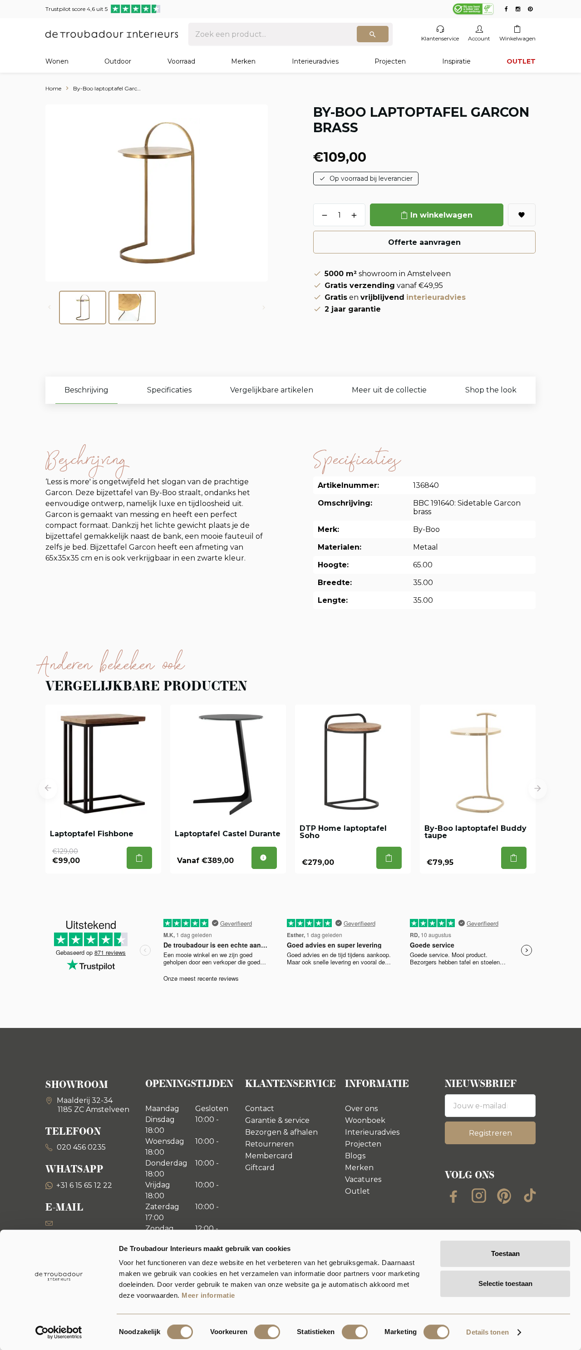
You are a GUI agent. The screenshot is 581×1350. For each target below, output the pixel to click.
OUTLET (521, 61)
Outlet (357, 1191)
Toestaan (505, 1253)
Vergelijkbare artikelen (271, 390)
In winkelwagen (441, 215)
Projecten (390, 61)
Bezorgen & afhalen (281, 1132)
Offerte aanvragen (424, 242)
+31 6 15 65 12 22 (84, 1185)
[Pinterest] (504, 1195)
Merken (243, 61)
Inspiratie (456, 61)
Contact (259, 1108)
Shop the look (491, 390)
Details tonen (487, 1332)
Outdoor (117, 61)
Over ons (361, 1108)
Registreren (490, 1133)
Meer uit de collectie (389, 390)
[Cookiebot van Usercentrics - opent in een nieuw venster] (58, 1332)
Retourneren (269, 1144)
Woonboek (365, 1120)
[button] (48, 789)
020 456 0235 (80, 1147)
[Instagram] (478, 1195)
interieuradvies (436, 297)
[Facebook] (453, 1195)
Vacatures (363, 1179)
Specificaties (169, 390)
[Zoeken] (373, 34)
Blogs (355, 1155)
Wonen (57, 61)
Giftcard (260, 1167)
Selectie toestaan (505, 1283)
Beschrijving (86, 390)
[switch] (267, 1332)
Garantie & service (277, 1120)
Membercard (269, 1155)
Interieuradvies (315, 61)
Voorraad (181, 61)
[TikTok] (529, 1195)
